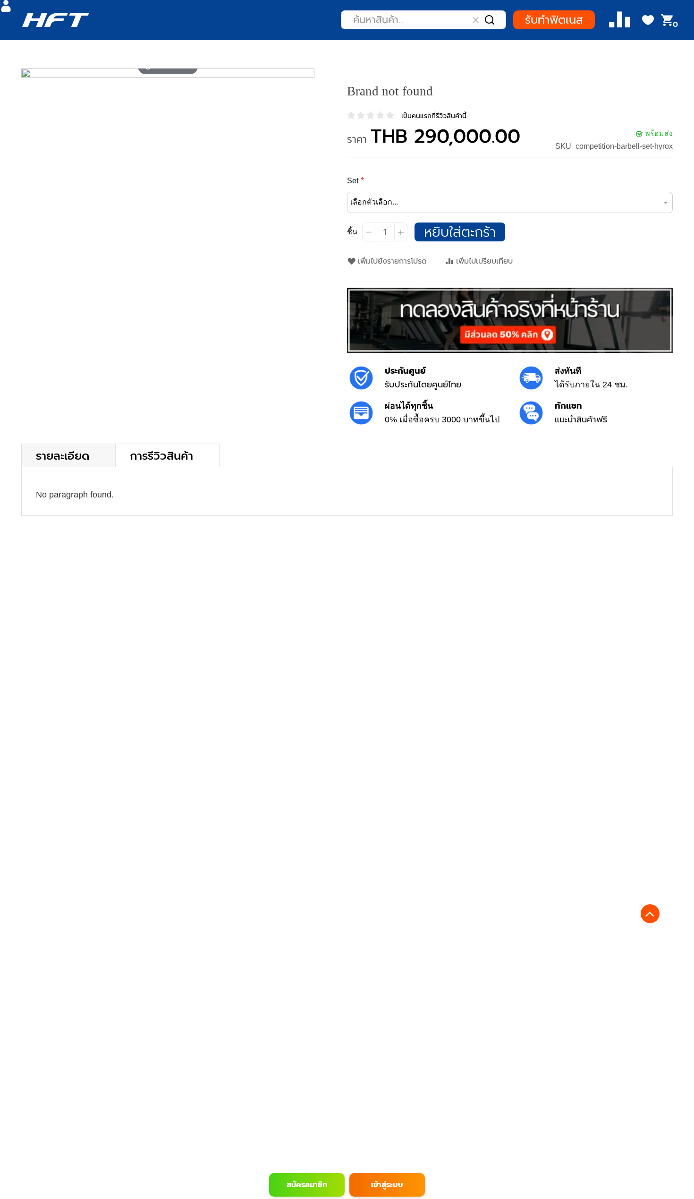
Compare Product (619, 20)
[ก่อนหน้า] (28, 73)
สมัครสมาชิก (307, 1184)
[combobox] (423, 19)
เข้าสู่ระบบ (387, 1184)
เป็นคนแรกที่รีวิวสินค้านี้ (433, 116)
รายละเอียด (62, 455)
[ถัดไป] (306, 73)
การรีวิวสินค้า (161, 455)
